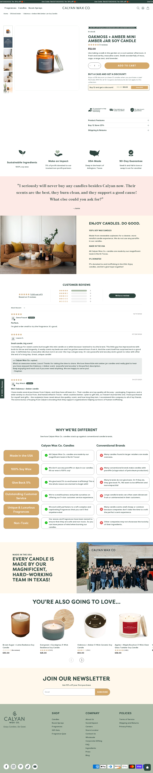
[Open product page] (20, 624)
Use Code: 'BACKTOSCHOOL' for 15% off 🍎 (59, 1)
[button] (138, 8)
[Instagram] (13, 766)
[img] (16, 314)
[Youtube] (35, 766)
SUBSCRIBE (102, 692)
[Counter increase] (99, 66)
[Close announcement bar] (150, 1)
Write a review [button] (122, 296)
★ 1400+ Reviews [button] (2, 389)
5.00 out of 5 (36, 294)
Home (6, 13)
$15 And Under (15, 13)
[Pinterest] (20, 766)
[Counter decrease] (90, 66)
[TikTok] (27, 766)
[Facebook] (6, 766)
